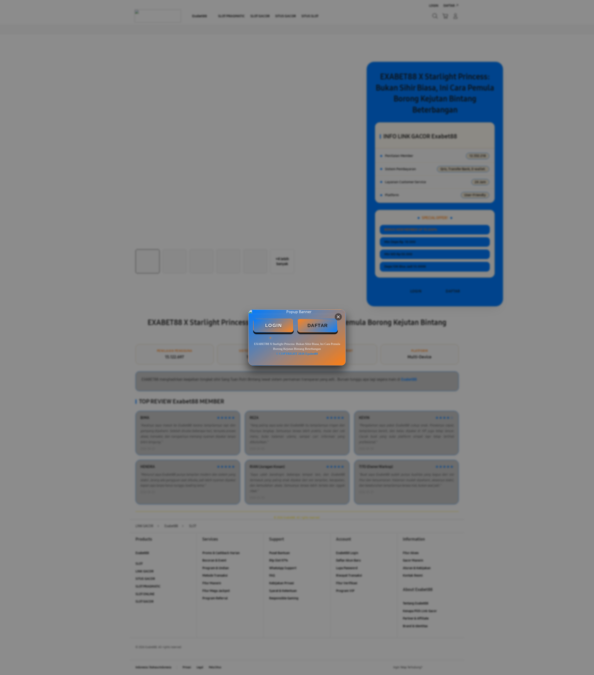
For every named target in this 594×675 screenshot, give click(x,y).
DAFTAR (317, 325)
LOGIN (273, 325)
